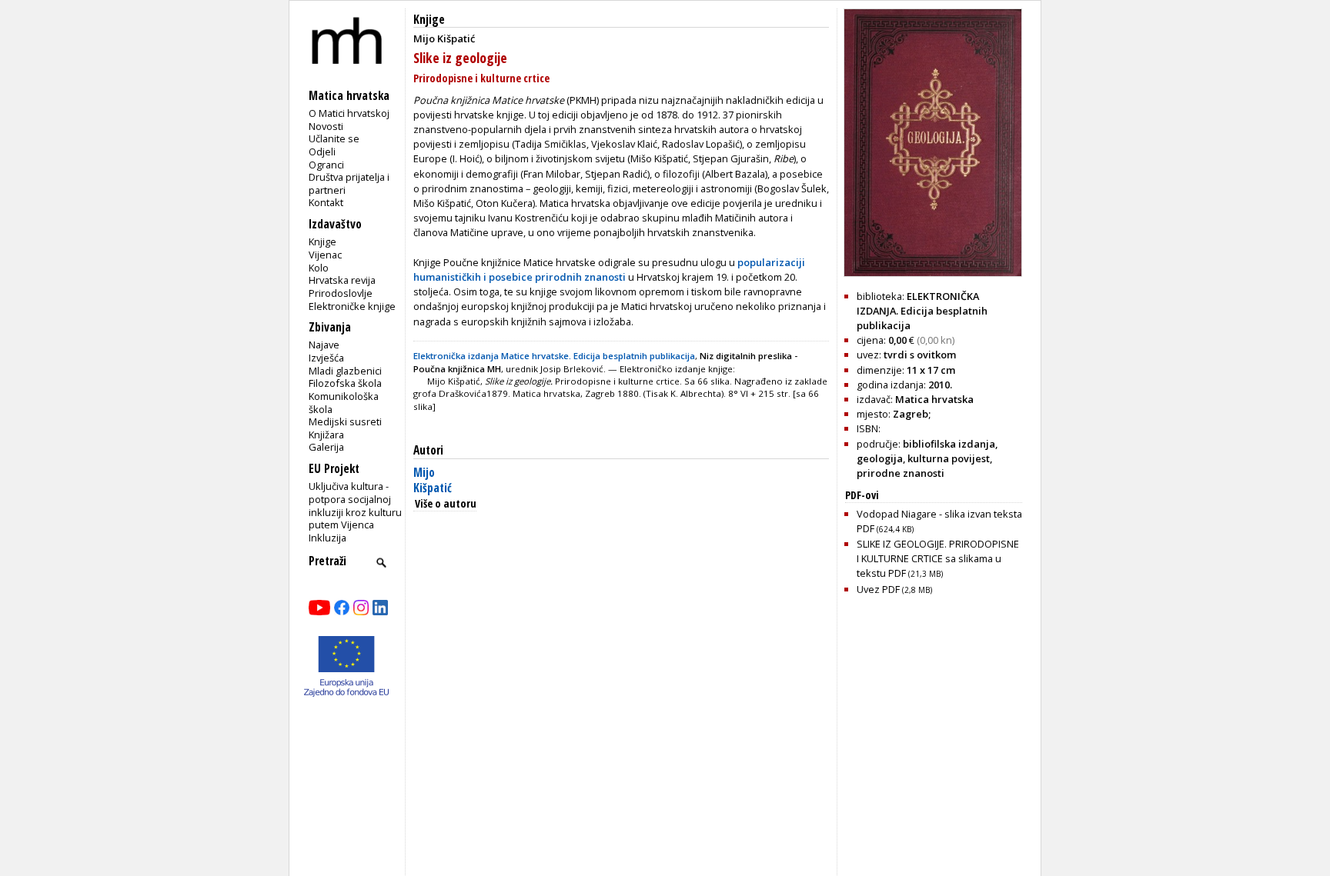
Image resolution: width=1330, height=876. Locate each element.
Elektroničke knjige (352, 306)
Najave (324, 344)
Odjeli (322, 151)
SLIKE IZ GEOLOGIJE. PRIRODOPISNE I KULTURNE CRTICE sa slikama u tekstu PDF (938, 558)
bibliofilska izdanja (949, 444)
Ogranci (326, 165)
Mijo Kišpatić (432, 480)
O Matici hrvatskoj (349, 113)
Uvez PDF (894, 589)
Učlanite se (334, 138)
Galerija (326, 447)
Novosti (326, 126)
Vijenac (325, 254)
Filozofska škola (345, 383)
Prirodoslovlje (341, 293)
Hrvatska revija (342, 280)
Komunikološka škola (344, 402)
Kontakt (326, 202)
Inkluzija (327, 538)
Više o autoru (445, 503)
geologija (880, 458)
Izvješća (326, 358)
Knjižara (326, 434)
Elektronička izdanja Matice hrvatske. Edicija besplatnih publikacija (554, 355)
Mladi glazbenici (345, 371)
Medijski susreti (345, 421)
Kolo (319, 268)
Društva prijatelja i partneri (349, 183)
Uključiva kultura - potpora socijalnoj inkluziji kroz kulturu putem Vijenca (355, 505)
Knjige (322, 241)
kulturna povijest (948, 458)
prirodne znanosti (900, 473)
